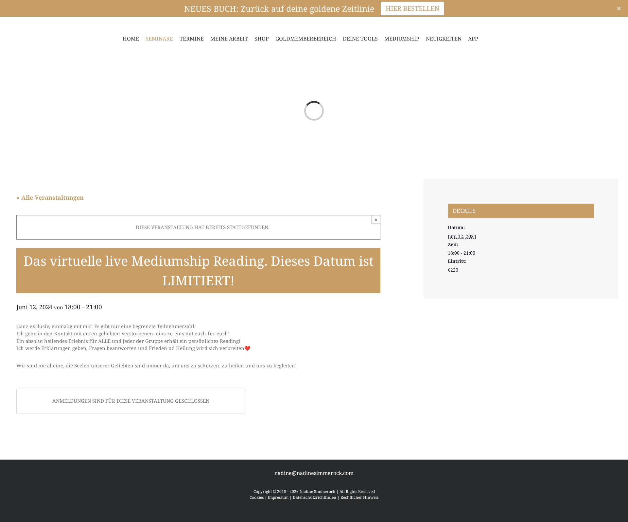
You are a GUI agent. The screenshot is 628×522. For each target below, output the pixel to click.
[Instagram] (22, 24)
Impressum (278, 497)
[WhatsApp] (43, 24)
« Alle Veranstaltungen (50, 197)
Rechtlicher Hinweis (359, 497)
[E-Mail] (54, 24)
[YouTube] (33, 24)
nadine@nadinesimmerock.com (314, 473)
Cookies (257, 497)
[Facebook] (12, 24)
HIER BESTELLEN (412, 8)
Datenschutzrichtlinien (314, 497)
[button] (497, 38)
